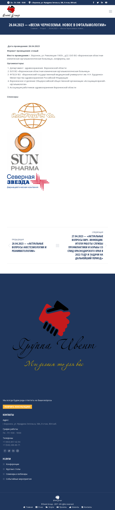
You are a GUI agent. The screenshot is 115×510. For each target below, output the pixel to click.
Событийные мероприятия (19, 479)
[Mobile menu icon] (110, 11)
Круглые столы (13, 469)
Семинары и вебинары (16, 474)
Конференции (12, 464)
